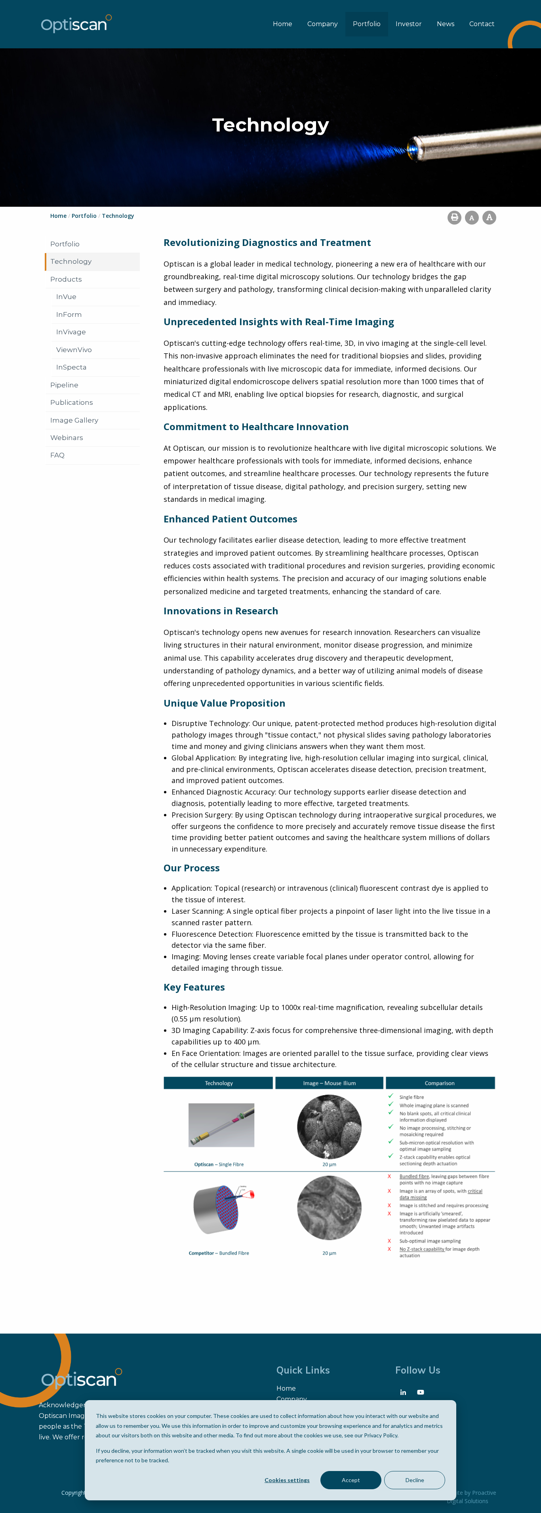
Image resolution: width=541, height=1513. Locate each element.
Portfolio (367, 24)
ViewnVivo (74, 350)
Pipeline (64, 385)
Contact (482, 24)
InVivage (71, 332)
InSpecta (71, 367)
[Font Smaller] (472, 218)
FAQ (57, 455)
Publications (71, 402)
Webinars (66, 438)
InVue (66, 297)
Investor (409, 24)
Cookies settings (287, 1480)
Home (282, 24)
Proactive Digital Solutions (471, 1497)
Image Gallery (74, 420)
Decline (415, 1480)
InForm (69, 314)
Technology (70, 261)
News (445, 24)
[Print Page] (454, 218)
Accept (351, 1480)
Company (322, 24)
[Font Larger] (489, 218)
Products (66, 279)
